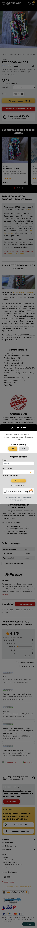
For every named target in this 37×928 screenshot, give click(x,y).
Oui (13, 448)
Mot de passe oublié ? (18, 485)
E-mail (4, 460)
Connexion (18, 481)
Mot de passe (7, 469)
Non (23, 448)
